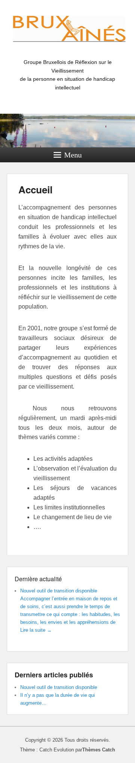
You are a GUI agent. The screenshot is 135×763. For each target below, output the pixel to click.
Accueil (35, 189)
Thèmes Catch (98, 750)
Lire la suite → (36, 630)
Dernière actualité (38, 578)
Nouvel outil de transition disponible (58, 591)
